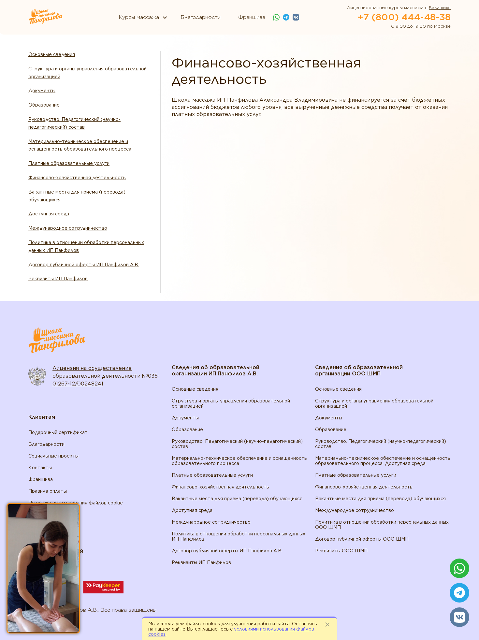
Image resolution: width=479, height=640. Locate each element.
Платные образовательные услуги (68, 163)
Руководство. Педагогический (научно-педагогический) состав (74, 123)
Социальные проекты (53, 455)
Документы (41, 90)
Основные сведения (51, 54)
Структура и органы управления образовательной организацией (87, 72)
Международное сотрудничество (67, 228)
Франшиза (40, 479)
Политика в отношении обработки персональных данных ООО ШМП (382, 524)
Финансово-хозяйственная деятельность (77, 177)
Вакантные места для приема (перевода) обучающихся (76, 195)
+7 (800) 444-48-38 (404, 16)
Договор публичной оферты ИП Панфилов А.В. (83, 264)
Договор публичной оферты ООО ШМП (362, 539)
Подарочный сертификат (58, 432)
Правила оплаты (47, 491)
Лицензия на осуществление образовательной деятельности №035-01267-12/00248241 (106, 376)
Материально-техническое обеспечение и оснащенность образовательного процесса (79, 145)
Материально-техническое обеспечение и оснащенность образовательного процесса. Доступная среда (382, 461)
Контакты (40, 467)
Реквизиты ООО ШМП (341, 550)
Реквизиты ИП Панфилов (58, 278)
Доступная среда (48, 213)
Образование (44, 105)
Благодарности (46, 444)
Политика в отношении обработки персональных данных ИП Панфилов (86, 246)
